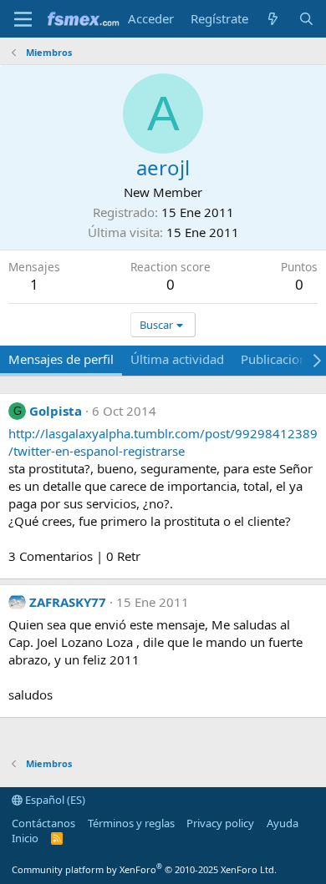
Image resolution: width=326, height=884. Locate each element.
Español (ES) (54, 799)
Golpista (55, 410)
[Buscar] (306, 18)
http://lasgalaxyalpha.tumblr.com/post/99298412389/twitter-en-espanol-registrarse (163, 442)
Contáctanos (43, 823)
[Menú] (23, 19)
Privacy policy (220, 823)
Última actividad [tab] (177, 359)
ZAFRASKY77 (67, 602)
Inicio (25, 838)
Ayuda (282, 823)
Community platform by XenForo (144, 869)
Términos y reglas (131, 823)
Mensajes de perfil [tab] (61, 359)
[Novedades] (273, 18)
